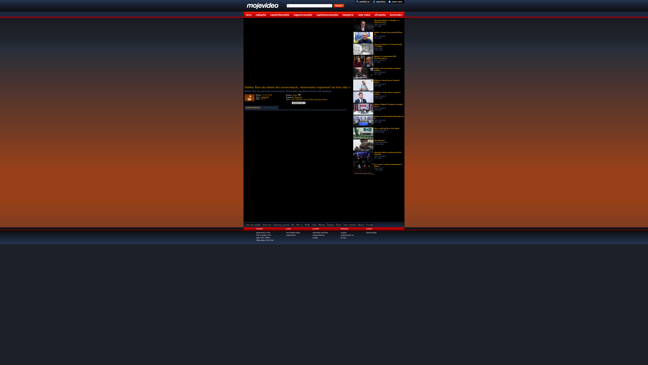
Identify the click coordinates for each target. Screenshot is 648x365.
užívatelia (380, 14)
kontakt (315, 238)
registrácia (380, 2)
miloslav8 (265, 97)
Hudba (307, 225)
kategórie (348, 14)
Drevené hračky (371, 233)
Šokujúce (298, 97)
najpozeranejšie (303, 14)
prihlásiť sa (365, 2)
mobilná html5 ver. (347, 235)
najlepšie (261, 14)
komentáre (396, 14)
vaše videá (364, 14)
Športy (339, 225)
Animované (266, 225)
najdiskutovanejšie (327, 14)
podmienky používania (320, 233)
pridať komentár (253, 107)
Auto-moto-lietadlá (253, 225)
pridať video (397, 2)
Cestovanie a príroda (281, 225)
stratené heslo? (291, 235)
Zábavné (361, 225)
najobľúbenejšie (279, 14)
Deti (292, 225)
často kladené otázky (293, 233)
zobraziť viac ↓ (299, 103)
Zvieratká (370, 225)
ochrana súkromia (319, 235)
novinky (343, 238)
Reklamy (321, 225)
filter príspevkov (270, 107)
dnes (249, 14)
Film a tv (299, 225)
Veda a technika (349, 225)
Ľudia (314, 225)
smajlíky (344, 233)
